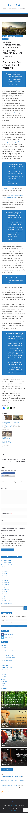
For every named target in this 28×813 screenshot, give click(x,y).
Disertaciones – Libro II (6, 562)
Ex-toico (3, 679)
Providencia (5, 669)
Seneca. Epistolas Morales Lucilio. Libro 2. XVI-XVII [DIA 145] (14, 705)
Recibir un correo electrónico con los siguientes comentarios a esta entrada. (13, 529)
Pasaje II (4, 569)
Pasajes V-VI (5, 573)
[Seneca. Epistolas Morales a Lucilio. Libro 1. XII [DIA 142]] (14, 757)
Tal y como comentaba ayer (8, 188)
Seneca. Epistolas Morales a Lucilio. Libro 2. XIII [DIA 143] (13, 742)
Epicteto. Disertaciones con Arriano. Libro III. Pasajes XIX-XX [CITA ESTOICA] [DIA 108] (14, 455)
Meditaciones (5, 38)
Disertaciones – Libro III (12, 36)
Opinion (3, 683)
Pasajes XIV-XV (5, 584)
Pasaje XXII (4, 593)
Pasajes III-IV (5, 571)
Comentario (4, 488)
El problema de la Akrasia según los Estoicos (11, 773)
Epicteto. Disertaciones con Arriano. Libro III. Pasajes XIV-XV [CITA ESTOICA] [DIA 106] (7, 423)
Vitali (11, 56)
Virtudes (4, 676)
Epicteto (20, 36)
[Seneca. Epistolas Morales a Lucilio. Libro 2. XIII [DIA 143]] (14, 738)
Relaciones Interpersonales (8, 672)
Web (2, 520)
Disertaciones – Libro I (6, 560)
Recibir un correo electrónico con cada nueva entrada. (12, 536)
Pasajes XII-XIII (5, 582)
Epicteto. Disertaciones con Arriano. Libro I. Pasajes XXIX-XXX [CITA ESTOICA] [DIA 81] (6, 441)
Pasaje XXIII (5, 596)
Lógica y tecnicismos (7, 660)
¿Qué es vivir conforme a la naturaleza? (10, 787)
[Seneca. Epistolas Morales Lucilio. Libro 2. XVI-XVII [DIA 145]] (14, 700)
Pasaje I (4, 566)
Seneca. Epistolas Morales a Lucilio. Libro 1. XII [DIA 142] (13, 761)
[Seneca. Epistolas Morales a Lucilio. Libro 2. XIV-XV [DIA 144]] (14, 719)
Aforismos (5, 36)
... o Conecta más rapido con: (8, 470)
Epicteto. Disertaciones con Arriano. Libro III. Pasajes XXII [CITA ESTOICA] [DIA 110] (13, 460)
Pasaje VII (4, 575)
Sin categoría (4, 688)
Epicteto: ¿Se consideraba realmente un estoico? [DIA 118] (17, 423)
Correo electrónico (6, 513)
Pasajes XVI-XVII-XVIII (7, 587)
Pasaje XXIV (5, 598)
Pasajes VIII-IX (5, 578)
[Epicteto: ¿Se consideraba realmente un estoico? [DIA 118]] (18, 417)
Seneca (4, 674)
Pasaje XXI (4, 591)
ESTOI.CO (14, 5)
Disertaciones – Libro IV (6, 603)
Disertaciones (7, 649)
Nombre (3, 507)
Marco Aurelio (5, 663)
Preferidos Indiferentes (7, 667)
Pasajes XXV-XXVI (6, 600)
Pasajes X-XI (5, 580)
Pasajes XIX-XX (5, 589)
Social (3, 685)
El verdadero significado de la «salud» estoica (11, 776)
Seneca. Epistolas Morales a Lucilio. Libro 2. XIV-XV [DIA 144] (13, 723)
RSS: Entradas (6, 792)
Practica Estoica (6, 665)
